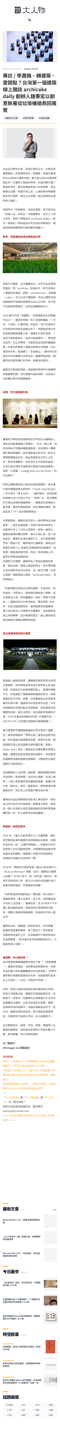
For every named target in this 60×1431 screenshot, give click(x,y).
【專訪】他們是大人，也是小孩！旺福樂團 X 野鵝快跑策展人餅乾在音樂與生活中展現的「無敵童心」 (29, 1074)
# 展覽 (51, 1405)
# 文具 (37, 1405)
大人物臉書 (31, 1097)
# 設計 (23, 1410)
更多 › (55, 1210)
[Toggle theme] (30, 19)
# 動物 (37, 1410)
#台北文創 (44, 118)
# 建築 (37, 1415)
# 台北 (23, 1405)
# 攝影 (23, 1415)
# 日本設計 (9, 1405)
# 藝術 (51, 1415)
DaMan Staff (31, 68)
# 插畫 (51, 1410)
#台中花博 (28, 118)
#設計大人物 (11, 118)
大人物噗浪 (11, 1097)
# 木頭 (9, 1410)
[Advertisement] (30, 1164)
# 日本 (9, 1415)
